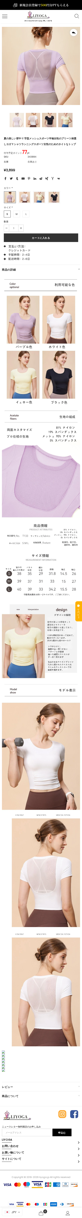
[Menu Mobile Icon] (4, 16)
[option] (41, 66)
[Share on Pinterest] (29, 179)
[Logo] (38, 16)
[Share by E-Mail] (23, 179)
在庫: (6, 161)
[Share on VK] (58, 179)
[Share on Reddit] (40, 179)
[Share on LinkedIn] (34, 179)
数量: (6, 221)
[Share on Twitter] (11, 179)
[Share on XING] (46, 179)
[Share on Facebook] (5, 179)
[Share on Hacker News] (52, 179)
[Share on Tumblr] (17, 179)
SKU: (6, 156)
